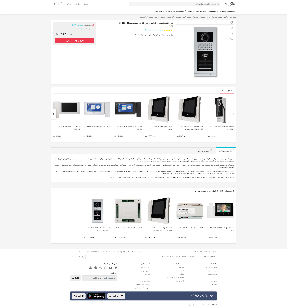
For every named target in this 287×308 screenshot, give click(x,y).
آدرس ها (147, 274)
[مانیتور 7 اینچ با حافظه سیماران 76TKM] (97, 109)
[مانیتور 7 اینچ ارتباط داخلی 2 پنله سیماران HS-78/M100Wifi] (189, 109)
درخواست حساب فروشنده (142, 285)
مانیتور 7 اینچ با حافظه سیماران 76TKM (99, 126)
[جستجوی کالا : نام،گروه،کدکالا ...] (218, 4)
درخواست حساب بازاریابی (141, 288)
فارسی (86, 4)
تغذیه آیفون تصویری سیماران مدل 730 (191, 228)
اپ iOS (77, 296)
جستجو (190, 11)
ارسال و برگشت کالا (211, 268)
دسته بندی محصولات (227, 11)
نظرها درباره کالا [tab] (204, 151)
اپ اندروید (114, 296)
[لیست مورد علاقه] (61, 4)
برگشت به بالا (78, 257)
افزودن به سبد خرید (74, 40)
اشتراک (75, 278)
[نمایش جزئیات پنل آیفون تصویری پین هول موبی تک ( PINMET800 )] (220, 109)
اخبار (182, 271)
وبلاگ (168, 11)
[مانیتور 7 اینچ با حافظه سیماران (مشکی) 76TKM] (128, 109)
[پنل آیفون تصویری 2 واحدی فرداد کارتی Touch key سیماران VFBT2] (97, 211)
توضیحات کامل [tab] (223, 151)
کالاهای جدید (200, 11)
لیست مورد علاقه (145, 281)
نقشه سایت (213, 285)
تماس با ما (158, 11)
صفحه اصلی (212, 11)
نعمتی (83, 29)
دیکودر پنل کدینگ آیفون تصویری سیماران (129, 228)
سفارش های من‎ (145, 271)
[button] (231, 28)
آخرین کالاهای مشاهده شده (175, 278)
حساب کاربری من (178, 11)
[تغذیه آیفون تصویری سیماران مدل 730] (189, 211)
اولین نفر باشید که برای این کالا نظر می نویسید (148, 30)
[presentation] (233, 114)
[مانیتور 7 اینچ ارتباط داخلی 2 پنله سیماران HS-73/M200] (66, 109)
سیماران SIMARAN (77, 25)
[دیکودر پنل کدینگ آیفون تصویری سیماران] (128, 211)
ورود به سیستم (72, 4)
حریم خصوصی (212, 271)
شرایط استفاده (212, 274)
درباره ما (214, 278)
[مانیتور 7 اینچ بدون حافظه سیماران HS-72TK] (220, 211)
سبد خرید (147, 278)
